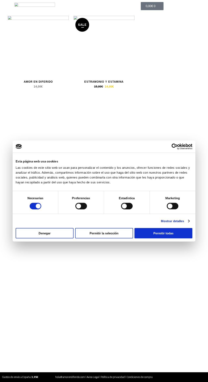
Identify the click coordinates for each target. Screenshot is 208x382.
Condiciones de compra (140, 377)
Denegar (45, 233)
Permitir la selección (104, 233)
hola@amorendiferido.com (70, 377)
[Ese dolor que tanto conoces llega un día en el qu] (121, 133)
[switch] (81, 206)
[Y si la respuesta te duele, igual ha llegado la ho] (190, 115)
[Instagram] (202, 377)
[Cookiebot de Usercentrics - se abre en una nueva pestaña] (174, 146)
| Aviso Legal (92, 377)
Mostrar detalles (172, 221)
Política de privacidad (113, 377)
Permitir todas (163, 233)
